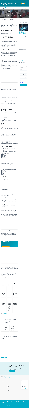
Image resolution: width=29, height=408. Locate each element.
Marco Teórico (9, 388)
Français (17, 405)
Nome (2, 346)
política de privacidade (7, 355)
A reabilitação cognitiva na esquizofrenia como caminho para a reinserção (23, 47)
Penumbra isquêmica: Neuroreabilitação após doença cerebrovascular (3, 293)
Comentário (2, 338)
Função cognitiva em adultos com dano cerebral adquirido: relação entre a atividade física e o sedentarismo (9, 307)
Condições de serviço (21, 402)
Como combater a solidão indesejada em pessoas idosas (3, 304)
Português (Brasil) (7, 405)
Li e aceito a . (6, 355)
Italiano (14, 405)
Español (10, 405)
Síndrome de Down (5, 313)
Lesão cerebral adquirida (3, 382)
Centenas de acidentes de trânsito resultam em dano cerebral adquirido (15, 293)
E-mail (2, 349)
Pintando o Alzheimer (9, 291)
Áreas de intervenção (3, 387)
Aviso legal (22, 401)
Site (1, 352)
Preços (8, 386)
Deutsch (19, 405)
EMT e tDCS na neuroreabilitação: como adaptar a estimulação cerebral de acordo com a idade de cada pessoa (23, 33)
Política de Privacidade (18, 401)
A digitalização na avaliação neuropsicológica (15, 304)
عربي (23, 405)
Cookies (24, 401)
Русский (21, 405)
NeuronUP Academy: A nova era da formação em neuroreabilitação (23, 60)
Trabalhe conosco (9, 384)
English (12, 405)
